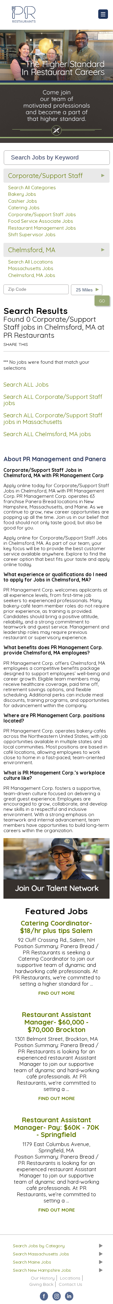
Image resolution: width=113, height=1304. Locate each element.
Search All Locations (30, 262)
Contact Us (70, 1284)
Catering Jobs (24, 208)
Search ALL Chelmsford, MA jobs (47, 434)
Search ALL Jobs (26, 384)
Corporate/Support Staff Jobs (42, 214)
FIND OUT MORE (56, 993)
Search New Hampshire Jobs (42, 1270)
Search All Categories (32, 187)
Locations (70, 1278)
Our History (43, 1278)
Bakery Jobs (22, 194)
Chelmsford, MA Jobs (31, 275)
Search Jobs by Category (39, 1246)
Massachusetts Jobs (30, 268)
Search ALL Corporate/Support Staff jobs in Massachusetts (52, 418)
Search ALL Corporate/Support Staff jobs (52, 400)
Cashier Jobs (22, 201)
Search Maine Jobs (32, 1262)
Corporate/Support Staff (45, 176)
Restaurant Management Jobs (42, 228)
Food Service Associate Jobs (40, 221)
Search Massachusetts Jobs (41, 1254)
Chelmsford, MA (31, 250)
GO (102, 300)
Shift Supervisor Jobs (32, 234)
